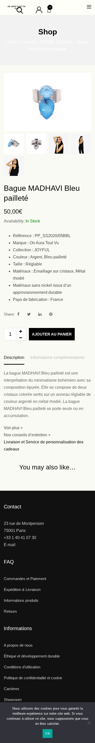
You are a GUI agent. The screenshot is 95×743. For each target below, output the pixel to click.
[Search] (19, 10)
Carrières (11, 689)
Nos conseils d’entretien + (27, 435)
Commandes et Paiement (25, 578)
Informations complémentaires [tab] (57, 357)
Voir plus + (13, 428)
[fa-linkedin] (40, 314)
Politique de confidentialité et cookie (33, 678)
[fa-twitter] (29, 314)
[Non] (88, 724)
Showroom (13, 699)
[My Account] (39, 9)
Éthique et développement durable (32, 656)
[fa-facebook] (18, 314)
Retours (10, 611)
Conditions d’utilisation (22, 667)
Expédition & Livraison (22, 589)
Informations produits (21, 600)
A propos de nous (18, 645)
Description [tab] (14, 357)
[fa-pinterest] (50, 314)
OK (47, 733)
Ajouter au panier (52, 334)
